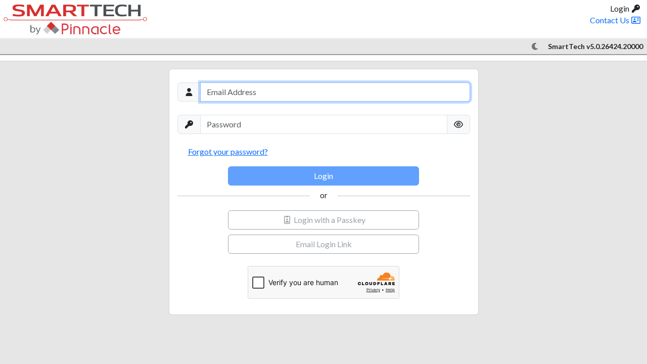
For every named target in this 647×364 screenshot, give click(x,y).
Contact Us (610, 20)
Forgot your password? (228, 151)
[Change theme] (535, 46)
